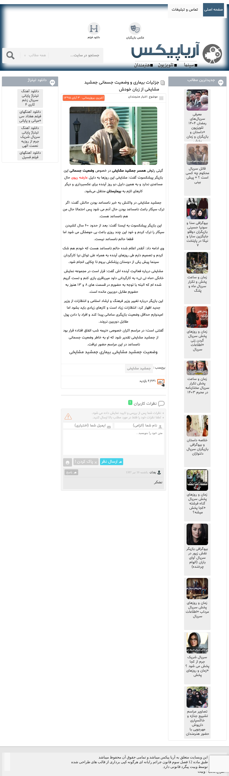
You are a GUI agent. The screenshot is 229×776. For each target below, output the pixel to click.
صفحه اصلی (213, 9)
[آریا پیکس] (178, 55)
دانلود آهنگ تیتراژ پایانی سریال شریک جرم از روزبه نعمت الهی (30, 137)
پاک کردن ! (84, 462)
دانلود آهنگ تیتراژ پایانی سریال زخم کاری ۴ (30, 98)
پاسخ (69, 472)
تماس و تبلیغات (185, 9)
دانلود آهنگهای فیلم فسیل (30, 155)
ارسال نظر (109, 462)
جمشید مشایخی (139, 368)
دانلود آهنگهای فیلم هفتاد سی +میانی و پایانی (30, 116)
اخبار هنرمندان (137, 97)
